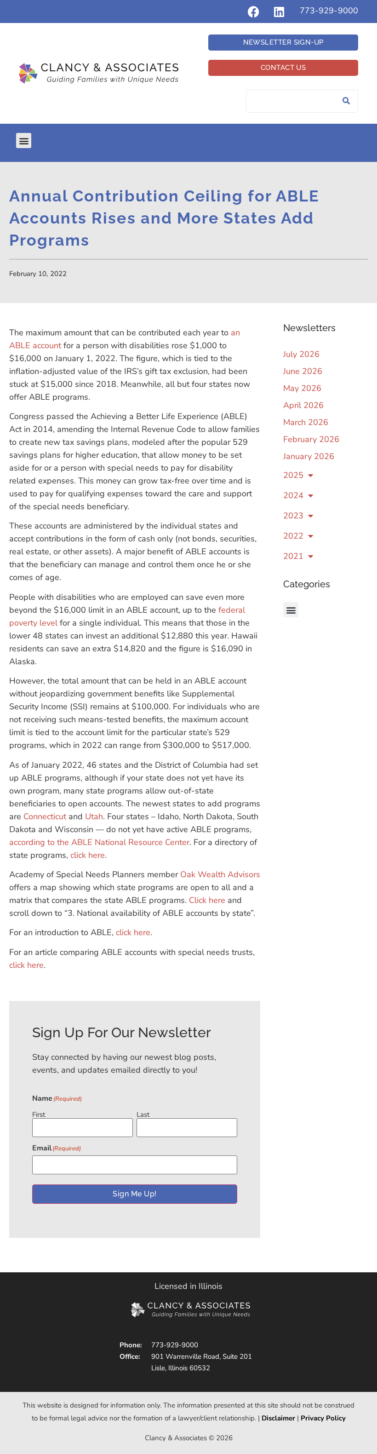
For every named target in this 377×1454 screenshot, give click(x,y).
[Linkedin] (279, 11)
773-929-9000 (329, 10)
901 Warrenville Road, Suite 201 (201, 1356)
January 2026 (308, 456)
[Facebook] (253, 11)
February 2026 (311, 439)
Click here (207, 900)
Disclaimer (278, 1418)
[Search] (346, 101)
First (38, 1114)
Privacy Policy (323, 1418)
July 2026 (301, 354)
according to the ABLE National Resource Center (99, 842)
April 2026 (303, 405)
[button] (23, 140)
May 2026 (302, 388)
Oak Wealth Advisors (220, 874)
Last (143, 1114)
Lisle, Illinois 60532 (180, 1368)
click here (87, 855)
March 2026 (305, 422)
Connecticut (44, 816)
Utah (94, 816)
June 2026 (302, 371)
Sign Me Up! (134, 1194)
